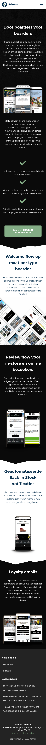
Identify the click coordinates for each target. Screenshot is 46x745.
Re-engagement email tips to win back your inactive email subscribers (22, 698)
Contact (16, 733)
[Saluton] (12, 4)
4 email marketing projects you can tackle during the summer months (21, 709)
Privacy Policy (28, 733)
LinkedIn (7, 671)
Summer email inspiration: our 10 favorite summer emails (19, 688)
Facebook (8, 664)
